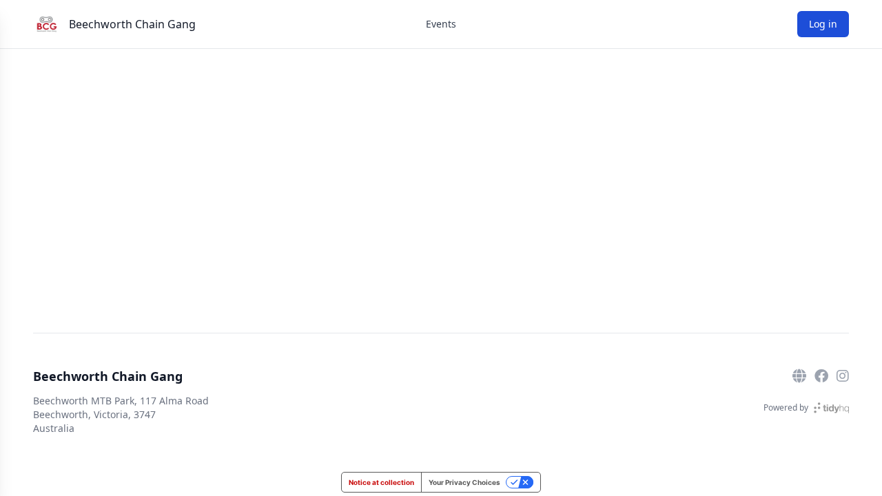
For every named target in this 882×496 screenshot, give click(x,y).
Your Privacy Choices (464, 482)
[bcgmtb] (821, 376)
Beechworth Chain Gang (132, 24)
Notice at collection (381, 482)
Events (441, 23)
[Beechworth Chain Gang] (47, 24)
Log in (823, 23)
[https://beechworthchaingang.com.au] (799, 376)
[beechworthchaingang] (843, 376)
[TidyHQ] (831, 407)
